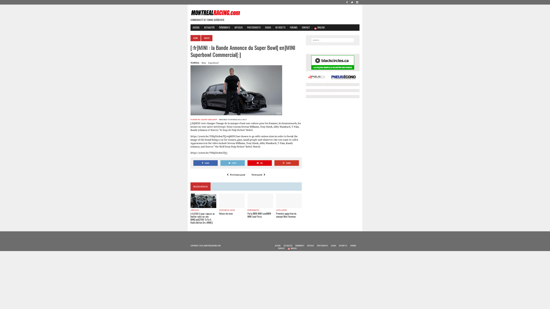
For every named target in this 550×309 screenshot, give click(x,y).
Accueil (196, 27)
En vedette (280, 27)
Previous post (237, 174)
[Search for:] (333, 40)
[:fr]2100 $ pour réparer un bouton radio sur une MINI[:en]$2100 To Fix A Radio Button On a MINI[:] (202, 218)
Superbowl (213, 62)
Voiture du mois (227, 210)
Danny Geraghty (209, 119)
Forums (293, 27)
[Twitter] (352, 2)
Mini (204, 62)
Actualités (209, 27)
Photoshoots (254, 27)
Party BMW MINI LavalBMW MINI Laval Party (259, 215)
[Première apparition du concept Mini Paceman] (289, 206)
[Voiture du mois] (232, 206)
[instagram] (357, 2)
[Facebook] (347, 2)
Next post (257, 174)
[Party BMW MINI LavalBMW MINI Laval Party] (260, 206)
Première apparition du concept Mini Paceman (286, 215)
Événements (224, 27)
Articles (238, 27)
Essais (268, 27)
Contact (306, 27)
